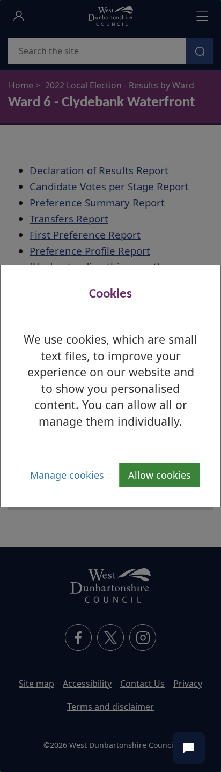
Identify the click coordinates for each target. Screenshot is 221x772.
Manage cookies (67, 475)
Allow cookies (159, 475)
